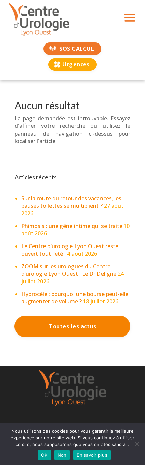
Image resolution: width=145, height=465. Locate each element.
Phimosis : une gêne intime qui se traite (71, 226)
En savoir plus (92, 455)
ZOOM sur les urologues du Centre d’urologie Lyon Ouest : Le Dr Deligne (68, 270)
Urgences (75, 64)
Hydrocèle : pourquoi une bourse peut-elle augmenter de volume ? (74, 297)
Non (62, 455)
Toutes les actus (72, 326)
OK (44, 455)
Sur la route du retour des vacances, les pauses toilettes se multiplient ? (71, 202)
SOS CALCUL (76, 48)
